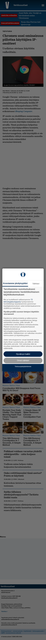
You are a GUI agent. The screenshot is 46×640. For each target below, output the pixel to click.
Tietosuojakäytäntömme (23, 366)
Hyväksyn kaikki (23, 354)
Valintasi (35, 283)
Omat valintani (23, 360)
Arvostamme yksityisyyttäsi (15, 283)
